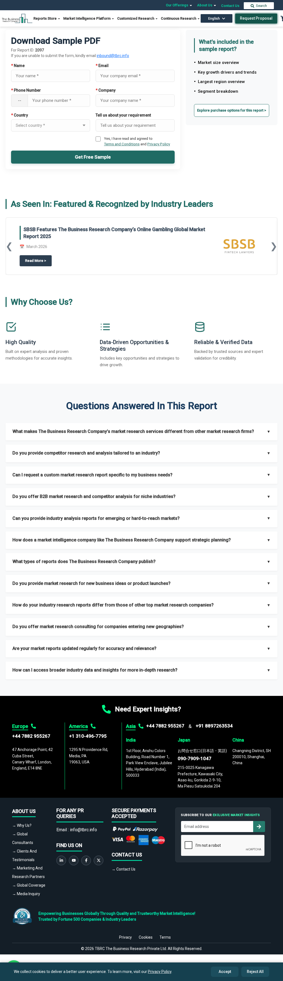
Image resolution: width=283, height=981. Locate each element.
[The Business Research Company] (17, 18)
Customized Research (136, 18)
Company (106, 90)
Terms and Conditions (122, 144)
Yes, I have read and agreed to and (137, 141)
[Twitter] (98, 860)
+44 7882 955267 (31, 736)
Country (19, 115)
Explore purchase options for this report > (231, 110)
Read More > (38, 260)
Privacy (125, 937)
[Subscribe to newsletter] (259, 826)
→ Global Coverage (28, 885)
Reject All (255, 971)
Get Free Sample (93, 157)
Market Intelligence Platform (87, 18)
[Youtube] (73, 860)
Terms (165, 937)
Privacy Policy (158, 144)
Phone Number (26, 90)
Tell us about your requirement (123, 115)
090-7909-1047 (194, 758)
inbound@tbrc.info (113, 55)
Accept (225, 971)
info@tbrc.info (83, 829)
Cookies (146, 937)
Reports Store (45, 18)
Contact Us (230, 6)
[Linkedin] (61, 860)
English (214, 18)
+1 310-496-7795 (88, 736)
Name (18, 65)
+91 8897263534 (214, 726)
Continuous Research (179, 18)
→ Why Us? (22, 825)
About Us (205, 5)
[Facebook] (86, 860)
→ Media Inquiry (26, 894)
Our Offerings (177, 5)
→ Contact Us (123, 869)
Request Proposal (256, 18)
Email (102, 65)
